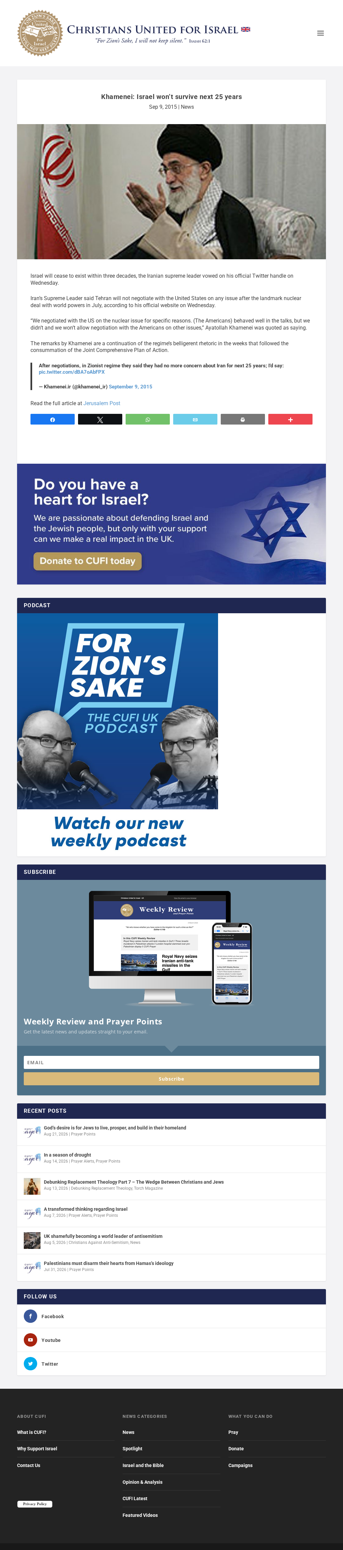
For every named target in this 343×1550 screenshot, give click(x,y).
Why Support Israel (37, 1448)
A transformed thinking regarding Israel (86, 1209)
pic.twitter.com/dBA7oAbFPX (72, 372)
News (187, 107)
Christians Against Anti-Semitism (99, 1242)
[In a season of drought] (32, 1159)
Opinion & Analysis (142, 1482)
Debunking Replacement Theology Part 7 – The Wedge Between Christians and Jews (134, 1182)
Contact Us (28, 1465)
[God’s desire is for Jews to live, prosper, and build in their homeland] (32, 1132)
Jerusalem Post (101, 403)
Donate (236, 1448)
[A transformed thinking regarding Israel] (32, 1213)
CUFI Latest (135, 1498)
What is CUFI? (31, 1432)
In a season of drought (67, 1155)
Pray (233, 1432)
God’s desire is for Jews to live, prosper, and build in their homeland (115, 1127)
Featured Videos (140, 1515)
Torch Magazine (148, 1188)
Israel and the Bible (143, 1465)
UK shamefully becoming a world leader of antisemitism (103, 1236)
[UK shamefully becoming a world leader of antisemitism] (32, 1240)
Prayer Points (83, 1134)
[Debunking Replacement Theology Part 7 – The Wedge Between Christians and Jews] (32, 1186)
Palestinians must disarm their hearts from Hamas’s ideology (109, 1263)
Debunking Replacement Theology (101, 1188)
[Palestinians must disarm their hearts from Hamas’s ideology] (32, 1267)
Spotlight (132, 1448)
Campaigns (240, 1465)
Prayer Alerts (82, 1161)
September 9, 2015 (130, 387)
